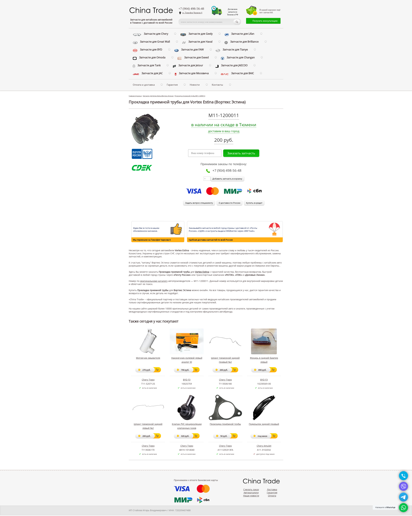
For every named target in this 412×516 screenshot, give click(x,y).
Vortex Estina (202, 271)
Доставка (272, 489)
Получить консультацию (265, 21)
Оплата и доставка (144, 84)
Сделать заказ (251, 489)
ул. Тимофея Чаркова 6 (192, 12)
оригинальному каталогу (154, 281)
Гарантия (172, 84)
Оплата (272, 495)
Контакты (217, 84)
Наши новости (251, 495)
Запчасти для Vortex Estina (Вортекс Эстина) (158, 96)
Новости (195, 84)
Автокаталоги (251, 492)
